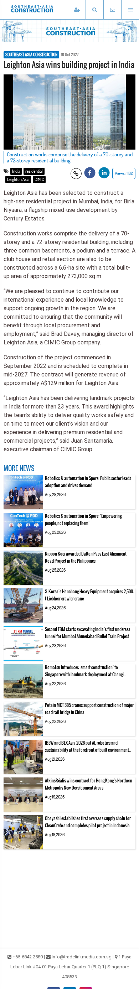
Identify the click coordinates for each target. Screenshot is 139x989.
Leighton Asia (18, 179)
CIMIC (39, 179)
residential (34, 171)
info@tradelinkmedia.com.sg (82, 956)
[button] (94, 10)
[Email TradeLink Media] (112, 10)
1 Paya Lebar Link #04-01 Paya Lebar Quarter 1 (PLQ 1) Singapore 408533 (71, 966)
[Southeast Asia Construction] (42, 9)
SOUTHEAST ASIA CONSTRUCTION (31, 54)
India (16, 171)
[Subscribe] (77, 10)
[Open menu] (130, 10)
